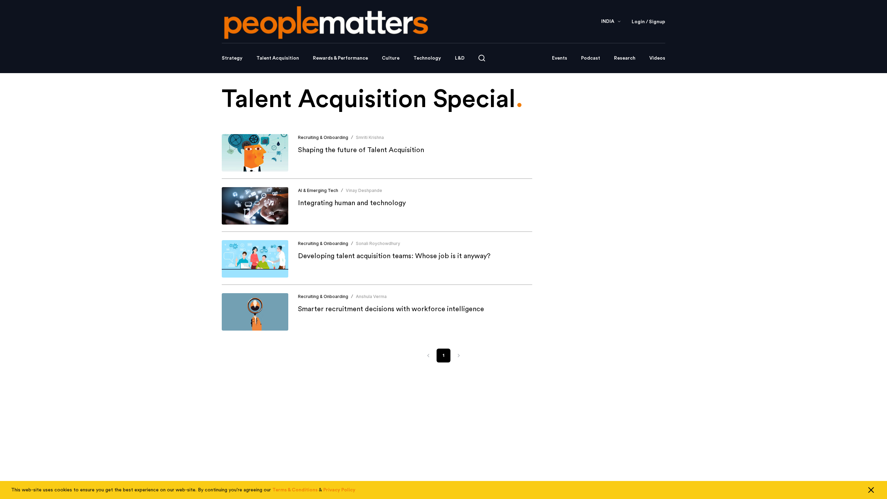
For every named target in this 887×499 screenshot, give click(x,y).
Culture (390, 58)
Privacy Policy (339, 490)
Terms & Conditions (295, 490)
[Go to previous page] (428, 355)
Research (624, 58)
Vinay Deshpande (364, 190)
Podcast (590, 58)
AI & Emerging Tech (318, 190)
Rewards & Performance (340, 58)
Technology (427, 58)
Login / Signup (648, 21)
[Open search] (481, 58)
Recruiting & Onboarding (323, 137)
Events (559, 58)
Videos (657, 58)
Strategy (232, 58)
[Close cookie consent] (871, 490)
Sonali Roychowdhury (378, 243)
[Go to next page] (459, 355)
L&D (460, 58)
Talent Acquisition (277, 58)
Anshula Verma (371, 296)
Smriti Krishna (370, 137)
